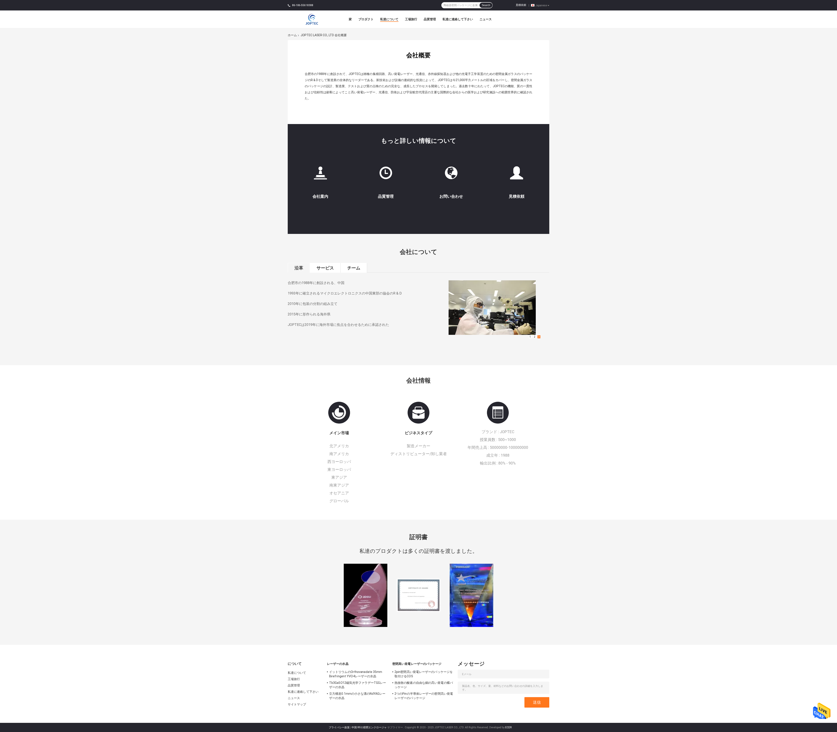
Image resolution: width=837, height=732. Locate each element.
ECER (508, 727)
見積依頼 (521, 5)
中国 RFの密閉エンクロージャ (369, 727)
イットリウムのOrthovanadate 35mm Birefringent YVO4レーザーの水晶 (355, 674)
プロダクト (366, 19)
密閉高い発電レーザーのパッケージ (417, 664)
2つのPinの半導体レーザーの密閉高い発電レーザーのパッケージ (424, 696)
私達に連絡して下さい (457, 19)
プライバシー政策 (339, 727)
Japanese (541, 5)
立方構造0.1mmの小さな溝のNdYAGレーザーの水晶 (357, 696)
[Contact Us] (451, 174)
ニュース (486, 19)
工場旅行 (411, 19)
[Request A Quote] (516, 174)
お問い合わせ (451, 196)
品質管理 (430, 19)
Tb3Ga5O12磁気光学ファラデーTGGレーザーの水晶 (357, 685)
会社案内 (320, 196)
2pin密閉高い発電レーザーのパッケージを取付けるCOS (424, 674)
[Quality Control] (386, 174)
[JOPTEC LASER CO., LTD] (312, 18)
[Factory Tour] (320, 174)
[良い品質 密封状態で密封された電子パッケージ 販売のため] (365, 597)
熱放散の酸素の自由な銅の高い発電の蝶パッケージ (424, 685)
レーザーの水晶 (338, 664)
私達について (389, 19)
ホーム (292, 35)
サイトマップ (297, 704)
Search (486, 5)
